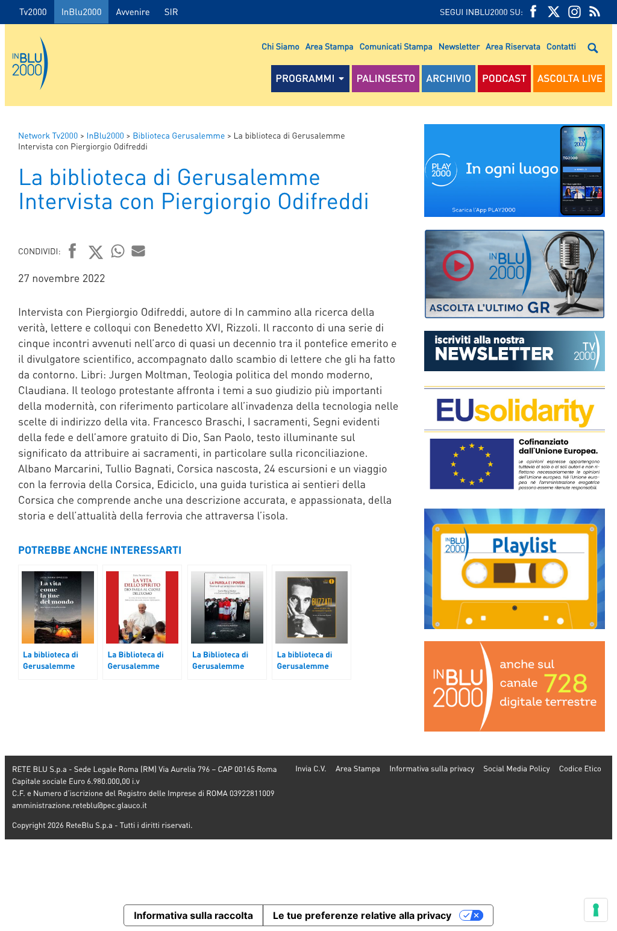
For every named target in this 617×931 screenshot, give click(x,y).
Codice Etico (580, 768)
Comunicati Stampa (396, 46)
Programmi (304, 78)
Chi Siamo (280, 46)
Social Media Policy (516, 768)
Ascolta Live (570, 78)
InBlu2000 (81, 11)
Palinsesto (385, 78)
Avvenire (132, 11)
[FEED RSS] (594, 12)
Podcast (504, 78)
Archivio (448, 78)
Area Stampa (329, 46)
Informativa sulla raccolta (193, 915)
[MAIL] (138, 250)
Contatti (561, 46)
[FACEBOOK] (533, 12)
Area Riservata (513, 46)
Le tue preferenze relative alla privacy (362, 915)
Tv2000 (33, 11)
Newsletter (459, 46)
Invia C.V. (310, 768)
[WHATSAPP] (118, 250)
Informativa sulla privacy (431, 768)
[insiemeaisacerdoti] (2, 474)
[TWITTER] (553, 12)
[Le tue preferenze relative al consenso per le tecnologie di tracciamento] (595, 909)
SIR (171, 11)
